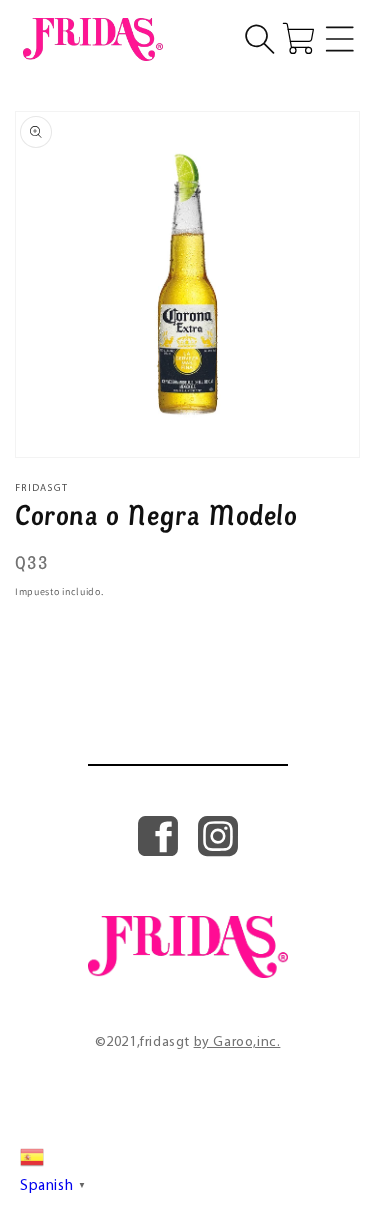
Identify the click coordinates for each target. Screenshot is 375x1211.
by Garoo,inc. (237, 1042)
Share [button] (56, 627)
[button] (260, 39)
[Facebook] (158, 851)
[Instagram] (218, 851)
